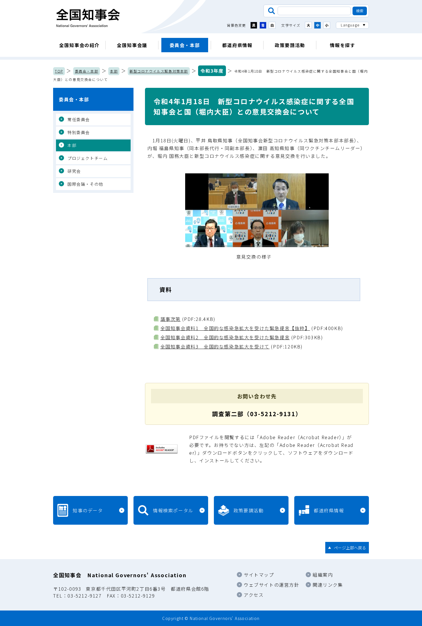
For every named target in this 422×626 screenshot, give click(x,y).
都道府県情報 (237, 45)
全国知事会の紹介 (79, 45)
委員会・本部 (185, 45)
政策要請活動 (290, 45)
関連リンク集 (328, 584)
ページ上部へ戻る (350, 548)
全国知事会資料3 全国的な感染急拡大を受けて (215, 346)
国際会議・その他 (85, 184)
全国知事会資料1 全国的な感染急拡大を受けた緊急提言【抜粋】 (235, 328)
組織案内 (323, 574)
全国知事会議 (132, 45)
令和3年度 (212, 70)
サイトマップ (259, 574)
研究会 (74, 171)
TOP (59, 71)
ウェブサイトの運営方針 (271, 584)
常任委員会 (78, 119)
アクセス (254, 594)
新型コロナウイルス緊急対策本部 (158, 71)
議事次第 (170, 318)
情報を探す (342, 45)
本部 (114, 71)
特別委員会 (78, 132)
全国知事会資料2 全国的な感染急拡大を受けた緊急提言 (225, 337)
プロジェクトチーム (87, 158)
